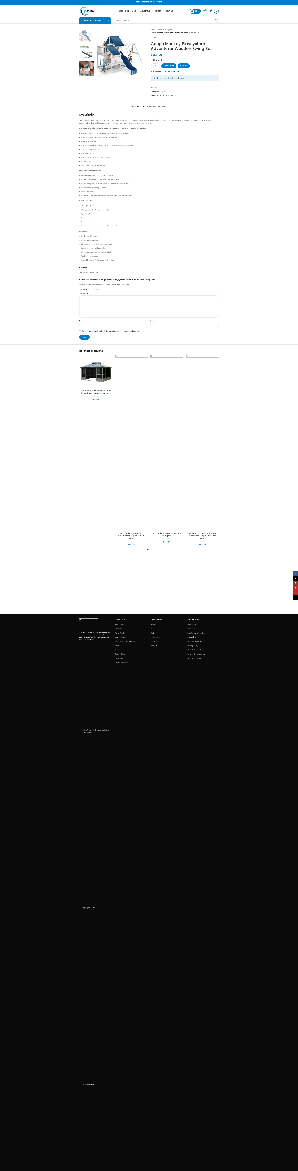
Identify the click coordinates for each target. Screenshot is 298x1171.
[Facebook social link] (157, 95)
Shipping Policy (192, 645)
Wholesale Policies (194, 658)
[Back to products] (155, 37)
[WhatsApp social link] (169, 95)
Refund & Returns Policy (195, 650)
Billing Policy (191, 637)
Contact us (155, 641)
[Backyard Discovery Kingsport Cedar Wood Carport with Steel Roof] (202, 443)
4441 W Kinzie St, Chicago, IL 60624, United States (95, 731)
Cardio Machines (121, 662)
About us (154, 645)
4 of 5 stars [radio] (98, 289)
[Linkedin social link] (166, 95)
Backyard (168, 29)
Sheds (117, 645)
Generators (119, 650)
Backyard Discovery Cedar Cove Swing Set (166, 534)
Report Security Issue (194, 641)
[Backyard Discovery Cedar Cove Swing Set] (166, 443)
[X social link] (160, 95)
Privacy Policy (192, 624)
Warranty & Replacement (196, 654)
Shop (160, 29)
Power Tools (119, 633)
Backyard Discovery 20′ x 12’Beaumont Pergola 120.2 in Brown (131, 535)
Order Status (155, 637)
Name (82, 320)
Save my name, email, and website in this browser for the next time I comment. (111, 331)
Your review (84, 293)
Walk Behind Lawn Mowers (125, 641)
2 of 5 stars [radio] (94, 289)
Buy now (183, 66)
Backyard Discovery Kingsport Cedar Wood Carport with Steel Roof (202, 535)
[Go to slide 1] (147, 549)
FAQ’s (153, 633)
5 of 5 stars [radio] (100, 289)
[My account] (216, 11)
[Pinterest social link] (163, 95)
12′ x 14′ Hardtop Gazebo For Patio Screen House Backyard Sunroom (96, 391)
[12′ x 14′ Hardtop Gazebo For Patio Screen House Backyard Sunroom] (95, 371)
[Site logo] (88, 11)
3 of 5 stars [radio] (96, 289)
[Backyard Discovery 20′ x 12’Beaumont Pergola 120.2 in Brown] (131, 443)
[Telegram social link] (172, 95)
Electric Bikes (120, 654)
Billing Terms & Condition (196, 633)
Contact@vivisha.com (89, 1084)
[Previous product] (152, 37)
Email (153, 320)
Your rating (84, 289)
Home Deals (119, 624)
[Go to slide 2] (150, 549)
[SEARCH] (216, 20)
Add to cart (169, 66)
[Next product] (157, 37)
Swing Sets (119, 658)
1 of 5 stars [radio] (92, 289)
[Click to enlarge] (99, 76)
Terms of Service (193, 629)
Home (153, 29)
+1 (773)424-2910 (88, 908)
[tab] (137, 105)
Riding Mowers (120, 637)
